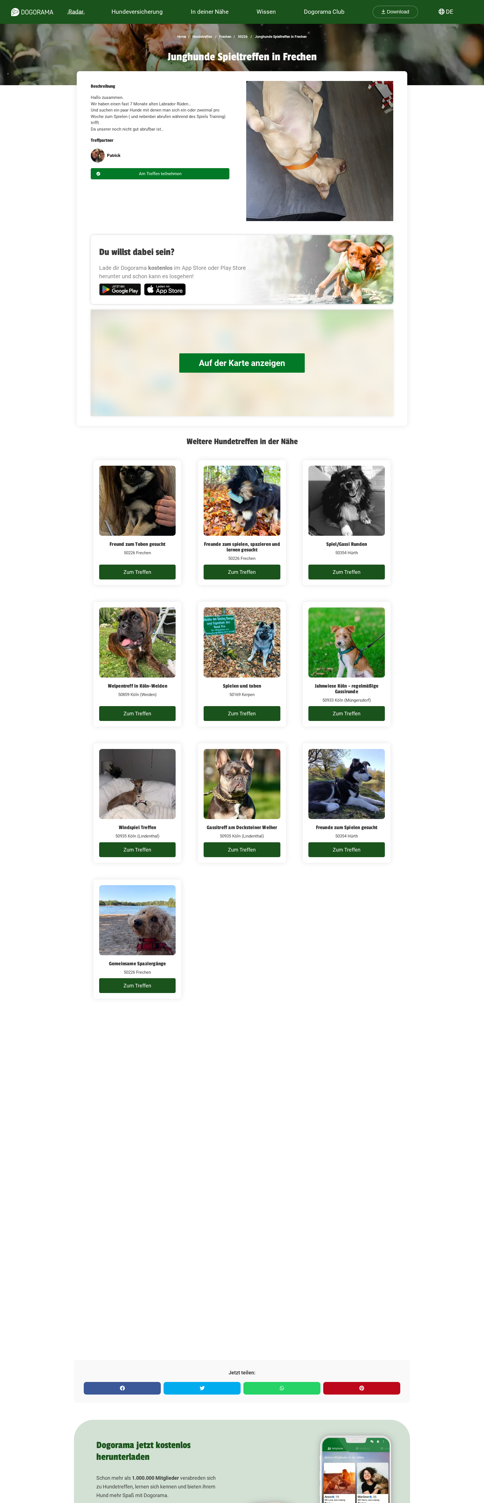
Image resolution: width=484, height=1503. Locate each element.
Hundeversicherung (137, 11)
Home (181, 37)
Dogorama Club (324, 11)
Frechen (224, 37)
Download (397, 12)
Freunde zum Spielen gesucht (346, 827)
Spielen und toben (242, 686)
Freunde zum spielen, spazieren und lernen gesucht (242, 547)
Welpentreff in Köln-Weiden (137, 686)
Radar (75, 11)
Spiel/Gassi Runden (346, 544)
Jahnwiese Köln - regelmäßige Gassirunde (347, 689)
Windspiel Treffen (137, 827)
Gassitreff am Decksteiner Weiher (242, 827)
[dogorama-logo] (32, 12)
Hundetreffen (202, 37)
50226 (242, 37)
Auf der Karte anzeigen (242, 363)
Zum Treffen (137, 572)
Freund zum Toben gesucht (137, 544)
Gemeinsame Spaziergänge (137, 964)
